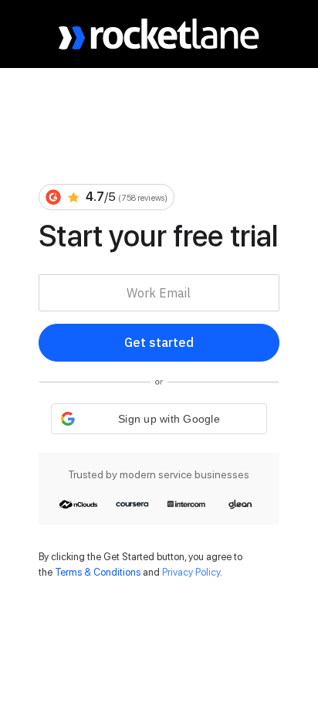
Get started (159, 342)
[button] (159, 418)
